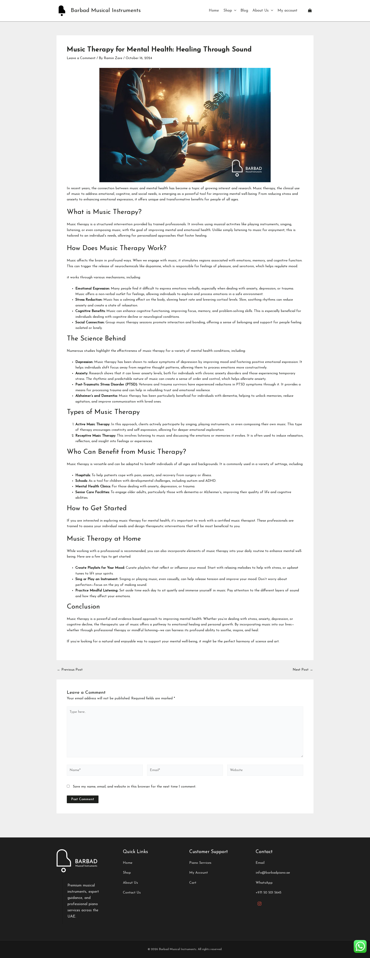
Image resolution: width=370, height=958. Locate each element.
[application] (234, 10)
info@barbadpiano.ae (273, 872)
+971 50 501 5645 (268, 892)
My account (287, 11)
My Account (198, 872)
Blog (244, 11)
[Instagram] (259, 903)
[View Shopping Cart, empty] (309, 11)
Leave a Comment (81, 58)
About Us (260, 11)
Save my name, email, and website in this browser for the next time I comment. (134, 786)
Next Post (303, 669)
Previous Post (70, 669)
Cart (192, 883)
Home (214, 11)
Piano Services (200, 863)
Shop (227, 11)
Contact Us (132, 892)
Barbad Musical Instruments (106, 10)
